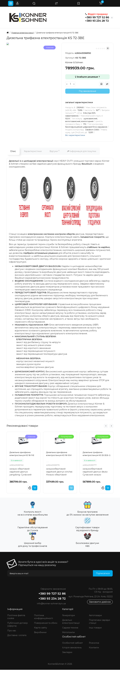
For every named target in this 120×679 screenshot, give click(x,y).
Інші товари (95, 627)
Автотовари (95, 615)
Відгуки (54, 151)
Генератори (68, 615)
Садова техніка (70, 627)
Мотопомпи (68, 632)
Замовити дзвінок (100, 601)
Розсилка (94, 643)
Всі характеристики (75, 135)
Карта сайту (40, 627)
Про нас (11, 630)
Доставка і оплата (16, 635)
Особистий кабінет (72, 643)
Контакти (94, 647)
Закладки (67, 652)
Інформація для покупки (82, 151)
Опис (13, 151)
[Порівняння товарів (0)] (56, 3)
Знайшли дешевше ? (88, 76)
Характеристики (33, 151)
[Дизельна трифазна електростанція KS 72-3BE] (36, 72)
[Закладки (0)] (79, 3)
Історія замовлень (72, 647)
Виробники (40, 632)
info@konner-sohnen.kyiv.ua (51, 603)
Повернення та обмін (45, 623)
